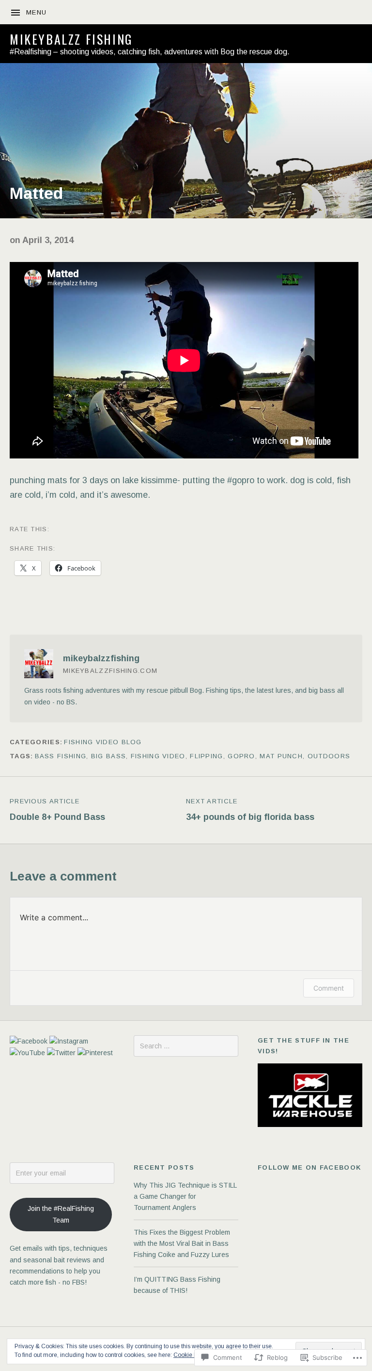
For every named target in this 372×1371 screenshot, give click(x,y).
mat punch (281, 756)
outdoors (329, 756)
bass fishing (61, 756)
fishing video (158, 756)
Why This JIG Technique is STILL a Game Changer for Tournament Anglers (185, 1196)
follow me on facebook (309, 1167)
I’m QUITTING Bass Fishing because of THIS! (177, 1284)
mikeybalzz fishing (71, 39)
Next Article (250, 810)
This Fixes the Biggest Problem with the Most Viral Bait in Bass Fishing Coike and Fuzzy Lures (182, 1243)
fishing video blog (102, 742)
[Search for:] (186, 1046)
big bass (108, 756)
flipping (206, 756)
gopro (241, 756)
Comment (328, 988)
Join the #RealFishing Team (61, 1214)
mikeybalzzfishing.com (110, 670)
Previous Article (57, 810)
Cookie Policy (191, 1355)
